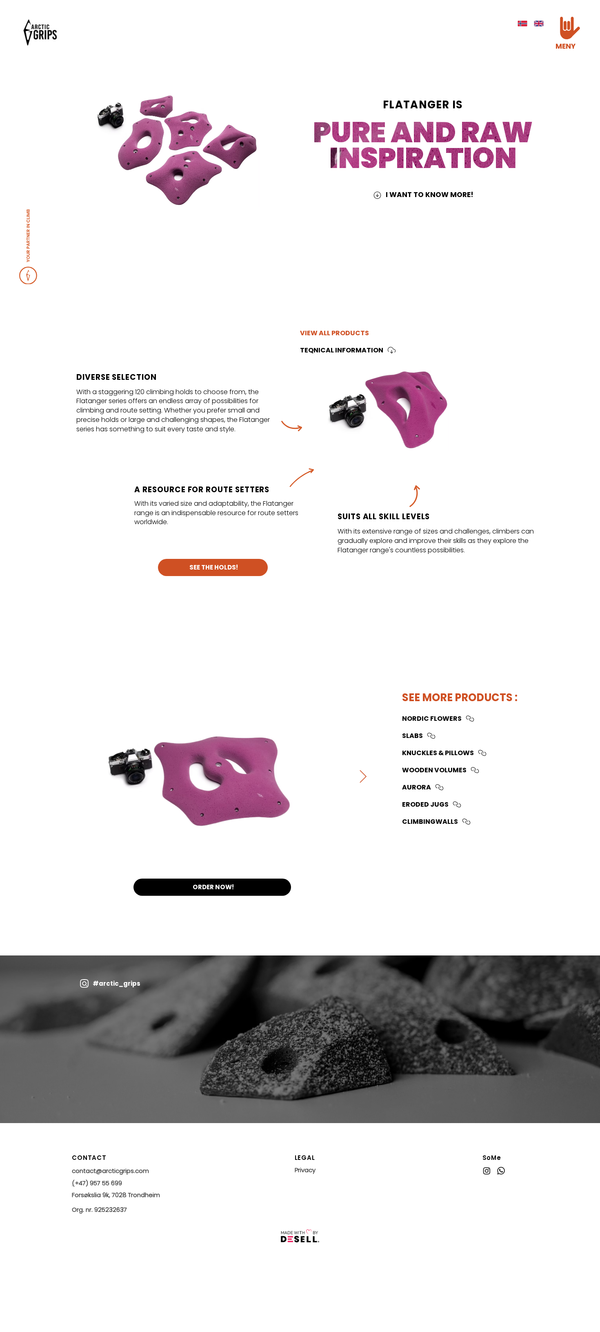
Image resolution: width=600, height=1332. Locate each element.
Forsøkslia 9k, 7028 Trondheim (116, 1195)
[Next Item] (363, 777)
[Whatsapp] (501, 1170)
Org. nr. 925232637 (99, 1209)
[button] (570, 28)
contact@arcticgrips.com (110, 1170)
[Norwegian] (522, 23)
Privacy (305, 1170)
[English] (539, 23)
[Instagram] (486, 1170)
